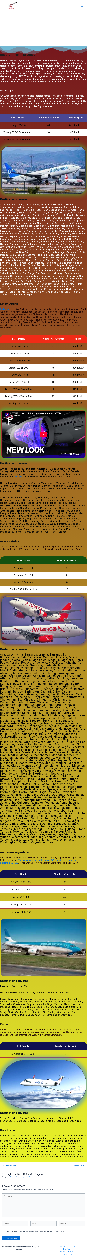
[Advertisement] (43, 29)
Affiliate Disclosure (67, 1252)
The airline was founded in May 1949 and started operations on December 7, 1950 (40, 861)
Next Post (79, 1166)
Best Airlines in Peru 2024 (20, 1177)
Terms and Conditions (67, 1246)
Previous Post (9, 1166)
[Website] (72, 1224)
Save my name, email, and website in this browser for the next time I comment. (35, 1231)
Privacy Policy (67, 1254)
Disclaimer (67, 1249)
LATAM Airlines (8, 309)
